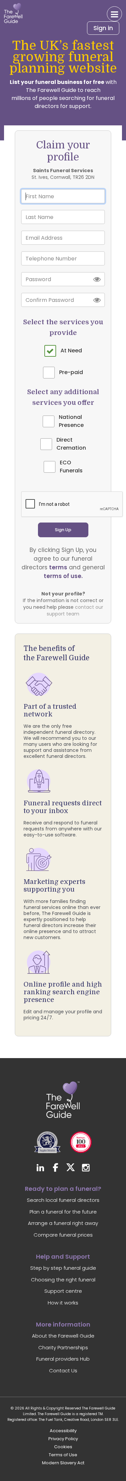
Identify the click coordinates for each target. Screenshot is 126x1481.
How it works (63, 1302)
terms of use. (63, 576)
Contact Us (63, 1370)
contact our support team (75, 610)
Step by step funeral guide (63, 1267)
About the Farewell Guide (63, 1335)
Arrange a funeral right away (63, 1223)
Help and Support (63, 1256)
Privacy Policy (63, 1439)
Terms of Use (63, 1455)
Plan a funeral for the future (63, 1211)
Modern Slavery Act (63, 1463)
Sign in (103, 28)
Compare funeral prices (63, 1234)
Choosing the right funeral (63, 1279)
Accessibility (63, 1431)
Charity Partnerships (63, 1347)
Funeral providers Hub (63, 1358)
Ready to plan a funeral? (63, 1188)
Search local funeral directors (63, 1200)
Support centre (63, 1290)
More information (63, 1324)
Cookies (63, 1447)
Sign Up (63, 530)
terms (58, 567)
